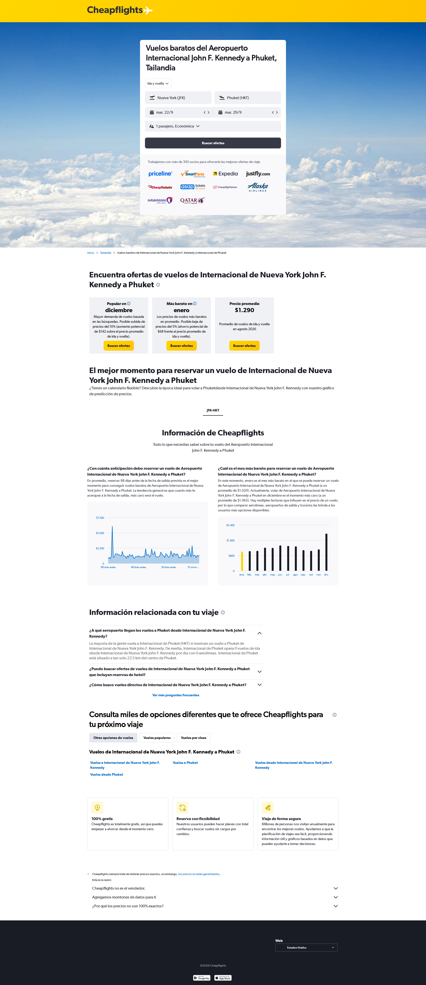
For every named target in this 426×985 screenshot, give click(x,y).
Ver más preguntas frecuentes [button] (175, 695)
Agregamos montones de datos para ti (124, 897)
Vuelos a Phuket (185, 763)
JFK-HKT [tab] (213, 410)
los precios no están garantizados (198, 874)
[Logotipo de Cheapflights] (114, 10)
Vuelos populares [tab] (157, 738)
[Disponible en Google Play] (202, 978)
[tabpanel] (213, 530)
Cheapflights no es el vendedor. (118, 888)
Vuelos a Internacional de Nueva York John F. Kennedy (125, 765)
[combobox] (158, 83)
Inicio (90, 252)
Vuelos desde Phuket (106, 774)
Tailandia (105, 252)
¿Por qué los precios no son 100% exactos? (128, 906)
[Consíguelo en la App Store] (223, 978)
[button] (176, 112)
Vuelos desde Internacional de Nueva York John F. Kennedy (294, 765)
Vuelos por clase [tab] (193, 738)
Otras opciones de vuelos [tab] (113, 738)
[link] (119, 346)
